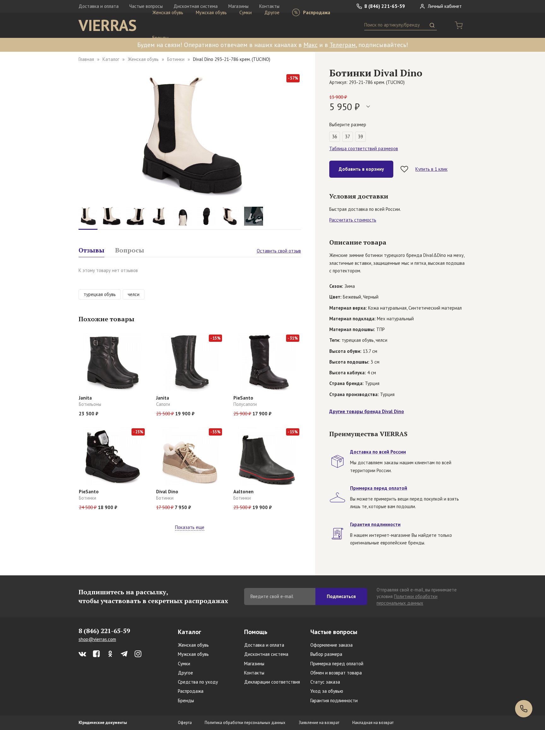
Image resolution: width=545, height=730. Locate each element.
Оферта (185, 722)
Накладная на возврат (373, 722)
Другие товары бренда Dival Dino (366, 411)
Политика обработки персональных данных (245, 722)
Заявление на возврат (319, 722)
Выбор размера (326, 654)
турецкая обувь (100, 294)
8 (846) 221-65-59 (384, 6)
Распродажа (316, 12)
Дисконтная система (266, 654)
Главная (86, 59)
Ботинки (176, 59)
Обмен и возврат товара (336, 673)
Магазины (254, 664)
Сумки (245, 12)
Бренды (160, 38)
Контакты (254, 673)
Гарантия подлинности (334, 700)
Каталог (111, 59)
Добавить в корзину (361, 169)
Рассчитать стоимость (352, 220)
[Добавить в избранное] (404, 169)
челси (133, 294)
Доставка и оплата (99, 6)
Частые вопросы (333, 632)
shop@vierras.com (97, 639)
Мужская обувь (211, 12)
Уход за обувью (326, 691)
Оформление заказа (331, 645)
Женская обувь (167, 12)
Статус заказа (325, 682)
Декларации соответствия (272, 682)
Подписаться (341, 596)
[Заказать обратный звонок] (523, 708)
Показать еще (189, 527)
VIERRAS (108, 25)
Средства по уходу (198, 682)
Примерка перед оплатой (336, 664)
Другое (271, 12)
